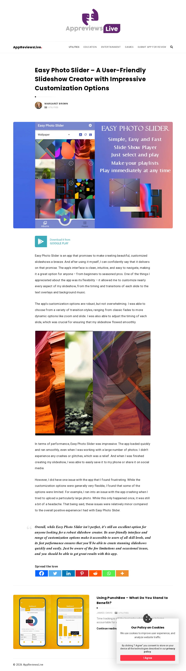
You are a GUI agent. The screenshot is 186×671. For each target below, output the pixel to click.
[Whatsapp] (108, 573)
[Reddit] (95, 573)
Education (90, 47)
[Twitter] (55, 573)
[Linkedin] (68, 573)
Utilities (74, 47)
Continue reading (107, 628)
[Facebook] (41, 573)
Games (129, 47)
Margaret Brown (56, 103)
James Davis (105, 612)
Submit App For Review (152, 47)
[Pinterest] (82, 573)
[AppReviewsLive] (93, 21)
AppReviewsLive (27, 47)
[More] (122, 573)
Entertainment (111, 47)
